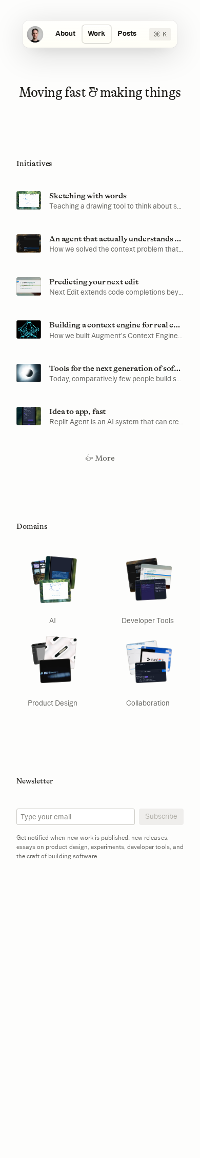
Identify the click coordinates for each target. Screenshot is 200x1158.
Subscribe (161, 816)
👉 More (100, 458)
